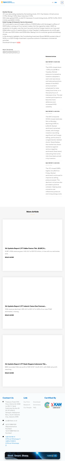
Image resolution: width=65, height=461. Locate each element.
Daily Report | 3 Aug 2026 (53, 163)
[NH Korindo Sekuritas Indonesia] (8, 2)
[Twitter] (7, 52)
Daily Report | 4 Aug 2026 (53, 111)
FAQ (34, 407)
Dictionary (37, 405)
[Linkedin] (9, 52)
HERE (18, 42)
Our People (27, 407)
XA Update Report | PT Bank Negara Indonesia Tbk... (26, 364)
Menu (62, 2)
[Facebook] (4, 52)
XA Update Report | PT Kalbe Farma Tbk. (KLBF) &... (25, 248)
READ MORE (9, 257)
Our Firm (27, 402)
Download (36, 402)
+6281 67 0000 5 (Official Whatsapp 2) (12, 443)
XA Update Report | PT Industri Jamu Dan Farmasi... (25, 306)
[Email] (12, 52)
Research (27, 405)
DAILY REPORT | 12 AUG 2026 (53, 61)
